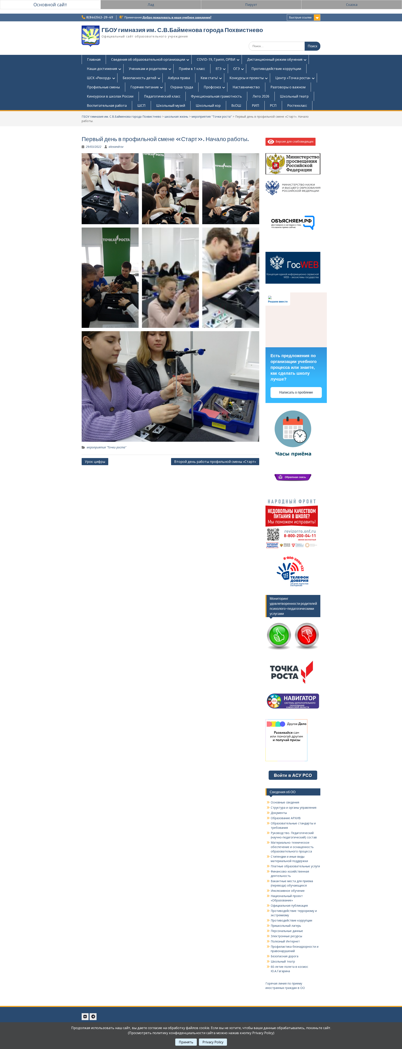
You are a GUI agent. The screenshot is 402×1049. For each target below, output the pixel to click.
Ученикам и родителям (148, 68)
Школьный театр (294, 96)
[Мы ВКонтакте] (85, 1016)
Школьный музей (170, 105)
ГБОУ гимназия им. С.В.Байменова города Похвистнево (182, 30)
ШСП (141, 105)
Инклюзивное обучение (288, 891)
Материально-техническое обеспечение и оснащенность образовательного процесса (292, 846)
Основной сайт (50, 4)
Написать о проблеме (296, 392)
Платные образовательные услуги (295, 866)
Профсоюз (212, 87)
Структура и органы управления (293, 808)
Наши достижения (102, 68)
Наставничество (246, 87)
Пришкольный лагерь (286, 926)
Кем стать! (209, 78)
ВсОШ (236, 105)
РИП (255, 105)
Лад (151, 4)
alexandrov (116, 147)
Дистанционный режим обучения (274, 59)
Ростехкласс (297, 105)
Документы (279, 813)
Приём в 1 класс (192, 68)
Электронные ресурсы (286, 936)
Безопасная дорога (284, 956)
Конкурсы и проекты (246, 78)
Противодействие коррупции (276, 68)
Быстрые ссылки (300, 17)
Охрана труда (181, 87)
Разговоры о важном (288, 87)
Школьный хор (208, 105)
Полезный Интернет (285, 941)
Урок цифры (95, 461)
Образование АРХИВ (286, 818)
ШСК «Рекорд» (99, 78)
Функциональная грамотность (216, 96)
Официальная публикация (289, 905)
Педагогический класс (162, 96)
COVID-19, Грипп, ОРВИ (216, 59)
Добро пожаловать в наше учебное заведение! (177, 17)
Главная (93, 59)
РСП (273, 105)
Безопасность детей (139, 78)
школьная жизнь (176, 116)
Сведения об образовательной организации (148, 59)
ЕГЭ (219, 68)
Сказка (351, 4)
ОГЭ (236, 68)
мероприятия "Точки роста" (212, 116)
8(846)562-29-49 (99, 17)
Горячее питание (144, 87)
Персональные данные (287, 931)
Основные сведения (285, 802)
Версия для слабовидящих (293, 141)
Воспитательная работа (107, 105)
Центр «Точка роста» (293, 78)
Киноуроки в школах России (110, 96)
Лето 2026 (261, 96)
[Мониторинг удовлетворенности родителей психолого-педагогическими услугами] (293, 650)
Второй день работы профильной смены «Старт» (215, 461)
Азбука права (179, 78)
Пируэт (251, 4)
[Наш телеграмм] (93, 1016)
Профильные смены (103, 87)
